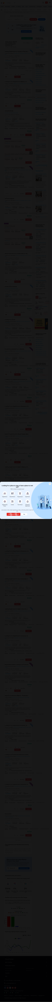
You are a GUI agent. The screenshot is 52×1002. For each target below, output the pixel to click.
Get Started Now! (12, 514)
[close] (50, 484)
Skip (24, 514)
